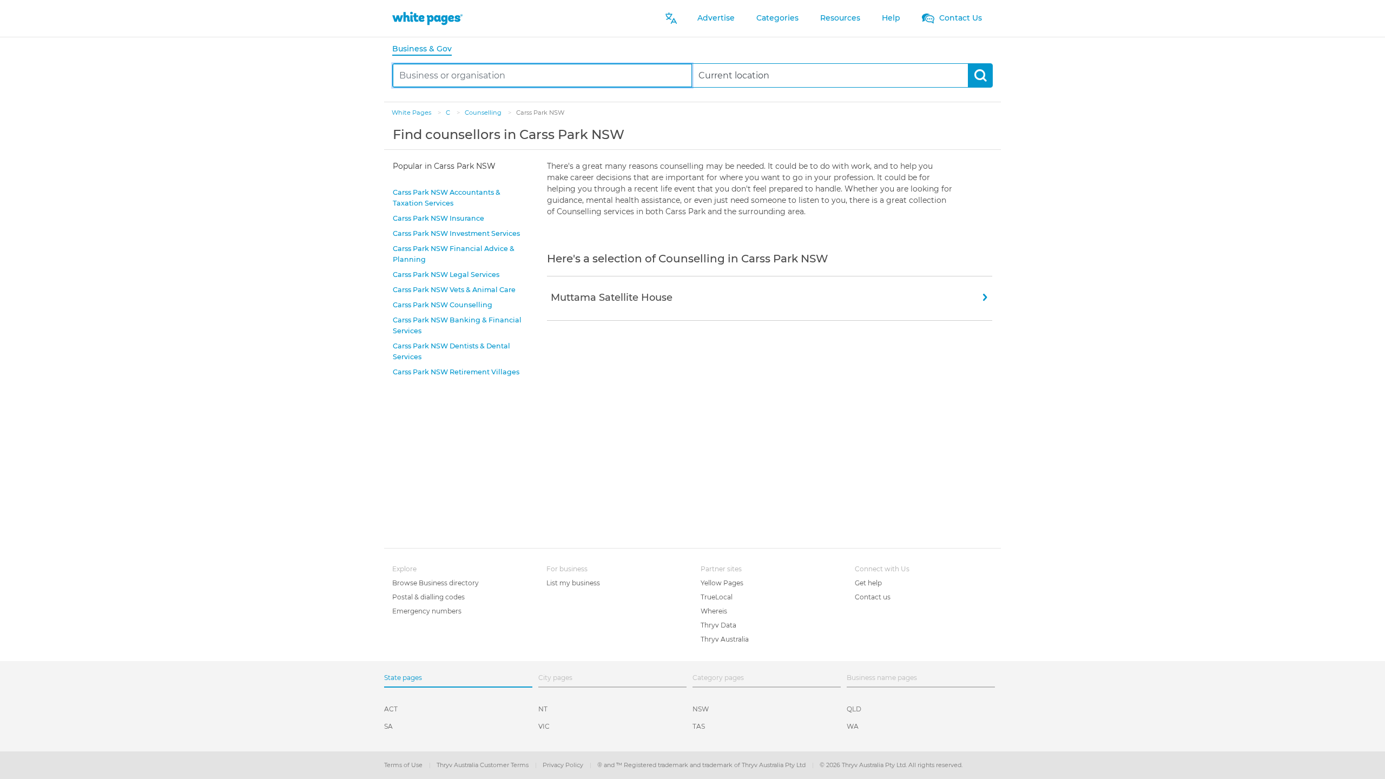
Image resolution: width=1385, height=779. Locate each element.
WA (853, 726)
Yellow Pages (722, 583)
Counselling (484, 112)
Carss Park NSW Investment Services (456, 233)
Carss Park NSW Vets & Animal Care (454, 290)
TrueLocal (717, 597)
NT (543, 709)
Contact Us (959, 18)
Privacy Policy (564, 765)
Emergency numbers (426, 611)
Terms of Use (404, 765)
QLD (854, 709)
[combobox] (542, 75)
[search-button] (980, 75)
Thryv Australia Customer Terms (483, 765)
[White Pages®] (427, 18)
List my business (573, 583)
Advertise (716, 18)
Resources (840, 18)
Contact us (873, 597)
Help (891, 18)
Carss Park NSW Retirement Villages (456, 372)
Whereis (714, 611)
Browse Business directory (435, 583)
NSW (700, 709)
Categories (777, 18)
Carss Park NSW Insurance (438, 218)
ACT (391, 709)
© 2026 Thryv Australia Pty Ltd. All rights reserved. (891, 765)
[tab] (426, 49)
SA (388, 726)
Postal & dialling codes (428, 597)
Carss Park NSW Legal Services (446, 274)
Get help (868, 583)
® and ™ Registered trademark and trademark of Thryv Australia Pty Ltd (702, 765)
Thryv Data (718, 625)
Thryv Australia (725, 639)
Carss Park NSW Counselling (442, 305)
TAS (698, 726)
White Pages (412, 112)
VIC (544, 726)
